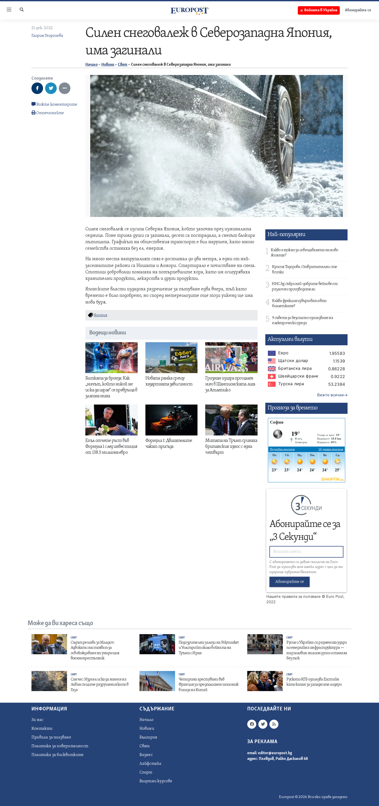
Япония (100, 315)
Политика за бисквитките (57, 755)
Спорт (145, 772)
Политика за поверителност (59, 746)
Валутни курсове (155, 781)
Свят (122, 65)
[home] (189, 10)
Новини (107, 65)
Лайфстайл (150, 764)
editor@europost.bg (275, 753)
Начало (91, 65)
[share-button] (37, 88)
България (148, 737)
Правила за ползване (51, 737)
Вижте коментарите (56, 105)
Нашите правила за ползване (293, 596)
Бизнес (146, 755)
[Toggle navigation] (7, 9)
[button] (21, 9)
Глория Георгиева (47, 36)
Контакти (42, 729)
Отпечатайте (50, 113)
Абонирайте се (358, 10)
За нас (37, 720)
